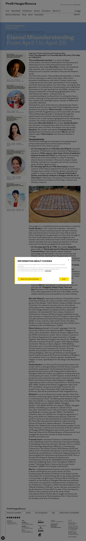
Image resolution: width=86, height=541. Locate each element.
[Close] (68, 260)
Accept (64, 279)
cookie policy (48, 271)
